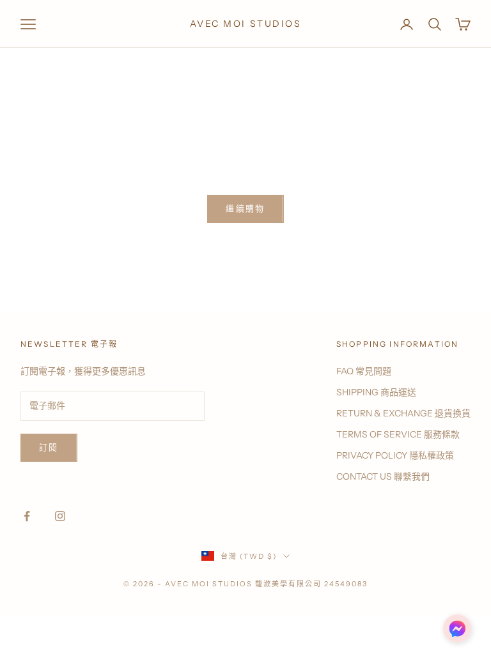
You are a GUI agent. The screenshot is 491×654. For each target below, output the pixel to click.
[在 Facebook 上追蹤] (26, 516)
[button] (457, 628)
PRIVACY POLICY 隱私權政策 (395, 455)
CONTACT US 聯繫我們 (383, 476)
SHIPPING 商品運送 (376, 392)
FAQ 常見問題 (363, 371)
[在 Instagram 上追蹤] (60, 516)
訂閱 (49, 447)
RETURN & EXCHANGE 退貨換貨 (403, 413)
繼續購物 (245, 208)
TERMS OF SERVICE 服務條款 (398, 434)
